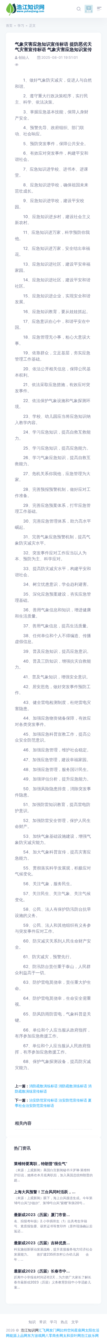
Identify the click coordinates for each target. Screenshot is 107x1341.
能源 (13, 1335)
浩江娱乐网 (90, 1335)
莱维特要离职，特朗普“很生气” (40, 1163)
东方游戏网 (36, 1335)
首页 (9, 25)
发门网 (54, 1330)
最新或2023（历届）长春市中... (42, 1271)
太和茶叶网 (72, 1335)
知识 (32, 1322)
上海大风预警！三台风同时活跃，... (44, 1192)
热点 (64, 1322)
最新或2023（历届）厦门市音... (42, 1215)
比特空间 (67, 1330)
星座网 (79, 1330)
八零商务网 (54, 1335)
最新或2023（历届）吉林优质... (42, 1243)
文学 (74, 1322)
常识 (42, 1322)
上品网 (22, 1335)
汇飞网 (44, 1330)
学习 (21, 25)
